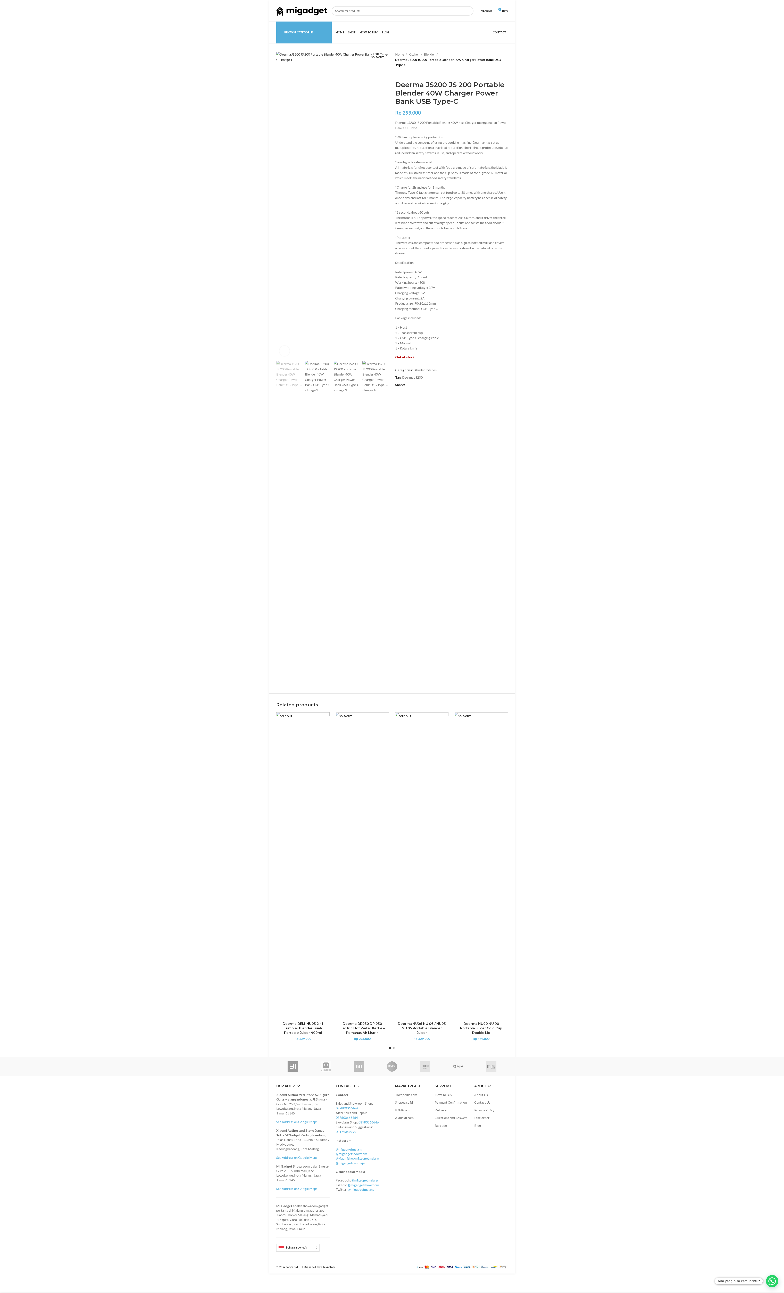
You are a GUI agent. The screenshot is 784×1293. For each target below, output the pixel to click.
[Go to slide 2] (394, 1048)
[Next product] (407, 74)
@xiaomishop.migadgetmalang (357, 1158)
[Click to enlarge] (284, 351)
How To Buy (443, 1095)
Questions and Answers (451, 1118)
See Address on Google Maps (296, 1122)
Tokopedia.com (406, 1095)
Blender (429, 54)
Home (399, 54)
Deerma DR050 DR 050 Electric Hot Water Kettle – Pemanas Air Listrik (362, 1028)
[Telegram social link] (431, 384)
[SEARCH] (468, 11)
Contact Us (482, 1102)
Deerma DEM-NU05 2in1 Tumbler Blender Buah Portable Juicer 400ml (303, 1028)
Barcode (441, 1125)
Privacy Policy (484, 1110)
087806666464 (369, 1122)
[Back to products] (402, 74)
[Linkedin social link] (422, 384)
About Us (481, 1095)
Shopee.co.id (404, 1102)
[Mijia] (458, 1066)
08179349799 (346, 1132)
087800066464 (347, 1108)
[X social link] (412, 384)
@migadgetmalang (349, 1149)
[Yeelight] (325, 1066)
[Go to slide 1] (390, 1048)
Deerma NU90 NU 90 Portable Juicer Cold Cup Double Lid (481, 1028)
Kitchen (413, 54)
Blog (477, 1125)
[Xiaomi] (358, 1066)
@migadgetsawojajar (351, 1163)
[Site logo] (302, 10)
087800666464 (347, 1117)
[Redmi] (392, 1066)
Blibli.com (402, 1110)
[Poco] (424, 1066)
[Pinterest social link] (417, 384)
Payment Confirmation (451, 1102)
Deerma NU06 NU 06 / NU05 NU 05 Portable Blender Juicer (422, 1028)
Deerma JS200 (412, 377)
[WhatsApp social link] (426, 384)
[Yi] (292, 1066)
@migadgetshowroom (351, 1154)
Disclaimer (481, 1118)
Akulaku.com (404, 1118)
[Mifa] (491, 1066)
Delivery (441, 1110)
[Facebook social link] (407, 384)
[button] (281, 515)
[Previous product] (397, 74)
